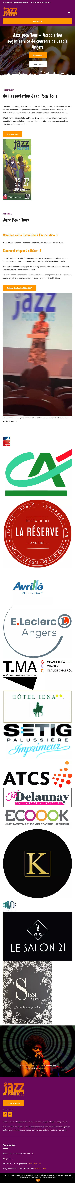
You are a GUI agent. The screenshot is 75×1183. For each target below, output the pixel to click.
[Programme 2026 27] (17, 140)
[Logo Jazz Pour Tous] (10, 8)
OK (38, 1180)
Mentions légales (29, 1066)
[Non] (73, 1178)
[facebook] (5, 1114)
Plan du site (39, 1066)
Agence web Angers (44, 1068)
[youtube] (10, 1114)
